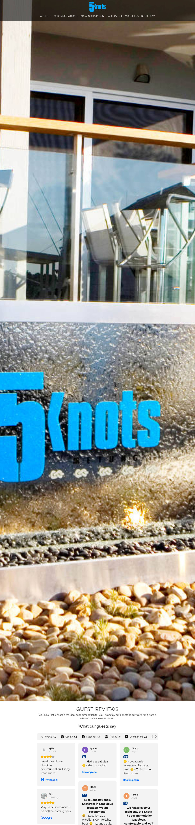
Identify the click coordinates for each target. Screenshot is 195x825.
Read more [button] (48, 773)
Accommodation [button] (65, 15)
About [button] (44, 15)
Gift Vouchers (129, 15)
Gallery (111, 15)
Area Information (92, 15)
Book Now (148, 15)
